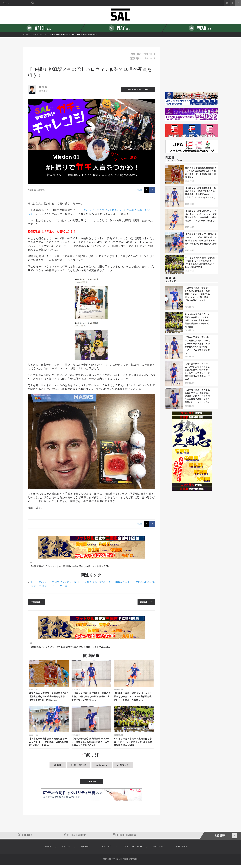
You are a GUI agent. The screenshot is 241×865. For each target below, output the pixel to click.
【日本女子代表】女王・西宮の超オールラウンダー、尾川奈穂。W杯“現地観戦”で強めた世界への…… (48, 741)
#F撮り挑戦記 (78, 765)
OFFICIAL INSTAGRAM (127, 835)
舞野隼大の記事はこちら (138, 89)
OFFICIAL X (27, 835)
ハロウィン (123, 765)
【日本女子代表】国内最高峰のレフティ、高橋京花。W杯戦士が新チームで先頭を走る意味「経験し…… (90, 741)
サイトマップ (159, 846)
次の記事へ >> (146, 602)
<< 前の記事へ (36, 602)
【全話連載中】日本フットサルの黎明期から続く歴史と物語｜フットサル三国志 (70, 566)
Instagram (102, 765)
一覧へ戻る (91, 781)
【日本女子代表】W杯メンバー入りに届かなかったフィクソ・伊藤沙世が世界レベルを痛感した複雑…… (133, 696)
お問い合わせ (182, 846)
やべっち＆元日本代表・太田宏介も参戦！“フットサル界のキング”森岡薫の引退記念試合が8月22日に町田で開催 (197, 320)
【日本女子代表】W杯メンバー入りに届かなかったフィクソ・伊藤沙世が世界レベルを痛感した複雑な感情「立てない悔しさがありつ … (201, 217)
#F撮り (57, 765)
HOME (25, 34)
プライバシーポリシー (132, 846)
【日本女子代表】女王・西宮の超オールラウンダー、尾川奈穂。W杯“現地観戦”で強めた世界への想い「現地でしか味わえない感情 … (201, 240)
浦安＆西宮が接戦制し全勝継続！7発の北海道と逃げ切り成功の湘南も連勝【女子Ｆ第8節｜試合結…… (48, 696)
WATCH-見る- (37, 34)
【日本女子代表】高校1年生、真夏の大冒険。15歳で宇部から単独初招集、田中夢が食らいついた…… (91, 696)
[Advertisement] (191, 69)
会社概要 (85, 846)
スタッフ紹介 (106, 846)
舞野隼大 (43, 91)
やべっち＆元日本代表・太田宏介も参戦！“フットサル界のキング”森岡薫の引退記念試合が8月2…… (133, 741)
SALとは (66, 846)
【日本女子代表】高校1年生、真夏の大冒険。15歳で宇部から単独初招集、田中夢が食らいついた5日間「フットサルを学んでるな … (201, 194)
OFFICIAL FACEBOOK (76, 835)
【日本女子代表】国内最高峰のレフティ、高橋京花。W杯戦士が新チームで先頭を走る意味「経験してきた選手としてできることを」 (197, 396)
